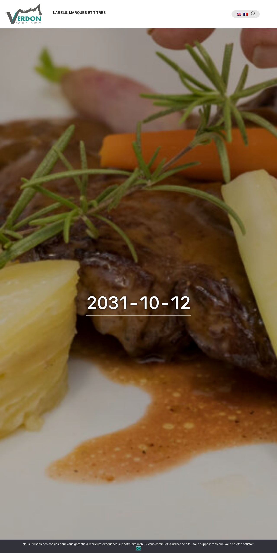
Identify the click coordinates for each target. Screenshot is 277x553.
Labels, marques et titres (79, 13)
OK (138, 548)
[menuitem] (239, 14)
